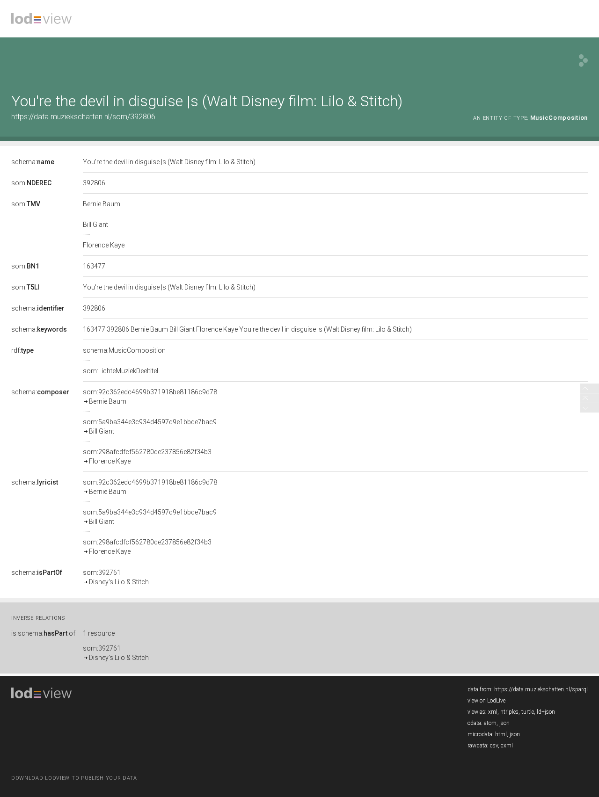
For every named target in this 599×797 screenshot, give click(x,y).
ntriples (509, 712)
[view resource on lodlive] (583, 60)
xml (492, 712)
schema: (32, 162)
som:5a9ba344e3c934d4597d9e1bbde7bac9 (150, 426)
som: (31, 183)
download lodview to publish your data (74, 778)
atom (490, 723)
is (43, 633)
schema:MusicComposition (124, 350)
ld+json (546, 712)
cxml (507, 745)
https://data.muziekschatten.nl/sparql (541, 689)
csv (494, 745)
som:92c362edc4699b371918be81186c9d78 (150, 396)
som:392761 (116, 577)
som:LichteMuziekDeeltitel (120, 371)
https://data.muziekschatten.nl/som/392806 (83, 116)
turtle (527, 712)
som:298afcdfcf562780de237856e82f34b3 (147, 456)
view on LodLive (486, 700)
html (501, 734)
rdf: (22, 350)
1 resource (99, 633)
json (504, 723)
